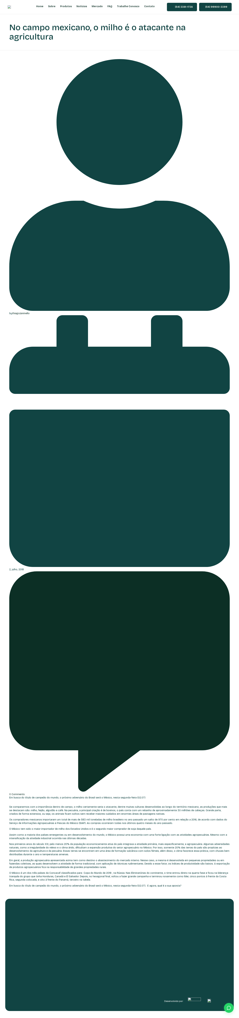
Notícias (81, 6)
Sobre (51, 6)
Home (39, 6)
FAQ (109, 6)
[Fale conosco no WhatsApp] (229, 1008)
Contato (149, 6)
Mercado (97, 6)
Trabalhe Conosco (128, 6)
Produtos (66, 6)
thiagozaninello (21, 313)
